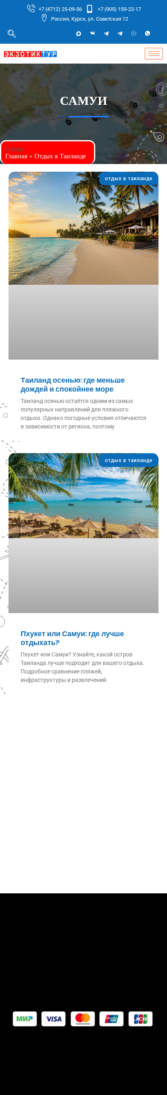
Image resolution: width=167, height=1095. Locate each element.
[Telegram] (106, 34)
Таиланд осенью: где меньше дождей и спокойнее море (73, 384)
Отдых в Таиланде (60, 156)
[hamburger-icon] (154, 54)
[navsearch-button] (12, 34)
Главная (16, 156)
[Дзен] (134, 34)
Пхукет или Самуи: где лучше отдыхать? (72, 638)
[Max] (79, 34)
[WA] (147, 34)
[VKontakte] (92, 34)
